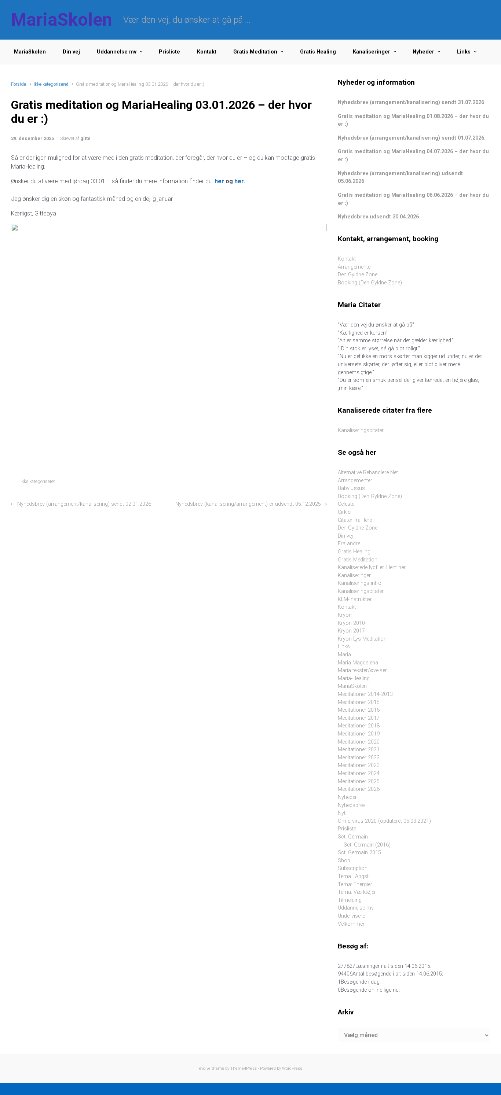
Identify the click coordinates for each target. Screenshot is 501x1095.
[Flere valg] (323, 483)
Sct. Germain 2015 (359, 852)
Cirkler (345, 512)
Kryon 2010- (352, 623)
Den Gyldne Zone (357, 275)
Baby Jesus (351, 488)
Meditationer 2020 (359, 742)
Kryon (345, 615)
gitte (85, 138)
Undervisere (351, 916)
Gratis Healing (318, 52)
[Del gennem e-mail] (313, 483)
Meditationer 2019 (359, 734)
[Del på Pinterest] (302, 483)
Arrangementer (355, 267)
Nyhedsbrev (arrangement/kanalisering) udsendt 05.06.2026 (400, 177)
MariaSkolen (61, 19)
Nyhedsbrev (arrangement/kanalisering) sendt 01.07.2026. (412, 138)
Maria (344, 655)
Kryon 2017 (351, 631)
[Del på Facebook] (292, 483)
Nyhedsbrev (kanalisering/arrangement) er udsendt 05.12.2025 (248, 504)
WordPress (292, 1068)
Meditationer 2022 (359, 758)
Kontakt (206, 52)
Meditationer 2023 (359, 765)
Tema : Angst (353, 876)
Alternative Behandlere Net (368, 472)
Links (464, 52)
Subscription (352, 868)
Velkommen (352, 924)
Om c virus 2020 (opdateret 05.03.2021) (384, 821)
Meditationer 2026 (359, 789)
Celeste (346, 504)
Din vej (71, 52)
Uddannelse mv (116, 52)
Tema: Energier (355, 884)
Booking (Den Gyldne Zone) (370, 283)
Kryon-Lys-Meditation (362, 639)
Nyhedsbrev (351, 805)
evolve (205, 1068)
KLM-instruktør (355, 599)
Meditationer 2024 (359, 773)
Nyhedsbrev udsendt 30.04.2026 (378, 217)
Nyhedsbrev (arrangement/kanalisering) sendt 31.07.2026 (411, 102)
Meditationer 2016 (359, 710)
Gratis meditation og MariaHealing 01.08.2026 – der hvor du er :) (413, 120)
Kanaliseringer (371, 52)
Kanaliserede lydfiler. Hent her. (372, 567)
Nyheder (423, 52)
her (219, 181)
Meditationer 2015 (359, 702)
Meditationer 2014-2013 (365, 694)
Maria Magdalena (358, 663)
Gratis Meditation (255, 52)
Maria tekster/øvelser (362, 670)
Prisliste (169, 52)
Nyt (341, 813)
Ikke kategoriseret (51, 84)
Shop (344, 861)
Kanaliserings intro (359, 583)
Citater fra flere (355, 520)
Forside (18, 84)
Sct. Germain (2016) (367, 845)
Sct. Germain (353, 837)
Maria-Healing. (354, 678)
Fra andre (349, 544)
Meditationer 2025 (359, 781)
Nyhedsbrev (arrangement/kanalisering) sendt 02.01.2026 (84, 504)
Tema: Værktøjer (357, 892)
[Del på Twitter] (281, 483)
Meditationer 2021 (359, 749)
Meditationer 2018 (359, 726)
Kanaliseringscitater (361, 430)
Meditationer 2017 (359, 718)
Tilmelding (350, 900)
